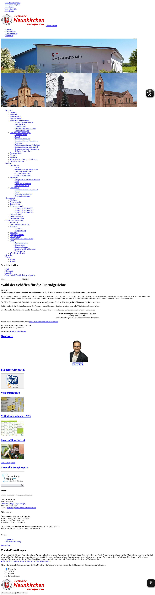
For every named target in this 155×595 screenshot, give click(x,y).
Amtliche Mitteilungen (18, 331)
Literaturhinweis (20, 127)
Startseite (8, 29)
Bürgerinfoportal (16, 214)
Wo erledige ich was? (17, 253)
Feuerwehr (18, 143)
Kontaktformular (11, 34)
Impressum (9, 36)
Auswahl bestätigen (8, 593)
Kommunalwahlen (16, 216)
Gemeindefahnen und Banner (25, 129)
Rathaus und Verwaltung (14, 220)
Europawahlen (20, 245)
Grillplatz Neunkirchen (23, 151)
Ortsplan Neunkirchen (22, 173)
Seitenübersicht (10, 32)
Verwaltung (14, 222)
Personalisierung (14, 576)
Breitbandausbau (16, 118)
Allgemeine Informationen (19, 120)
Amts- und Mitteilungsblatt (19, 224)
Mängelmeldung (20, 231)
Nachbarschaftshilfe (17, 161)
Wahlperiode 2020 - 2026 (24, 210)
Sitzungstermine (15, 202)
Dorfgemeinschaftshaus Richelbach (27, 145)
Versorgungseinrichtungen (24, 122)
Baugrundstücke (16, 153)
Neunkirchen (14, 165)
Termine (13, 261)
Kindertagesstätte (21, 135)
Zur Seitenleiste (11, 9)
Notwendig (12, 569)
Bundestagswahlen (21, 243)
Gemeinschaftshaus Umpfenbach (26, 147)
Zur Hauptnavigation (12, 3)
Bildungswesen (20, 124)
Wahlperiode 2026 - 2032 (24, 208)
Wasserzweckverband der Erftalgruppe (24, 159)
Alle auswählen (22, 593)
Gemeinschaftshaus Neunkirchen (26, 141)
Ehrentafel (13, 155)
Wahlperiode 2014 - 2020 (24, 212)
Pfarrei (17, 167)
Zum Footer (9, 11)
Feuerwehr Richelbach (23, 184)
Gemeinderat (10, 198)
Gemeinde (9, 110)
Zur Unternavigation (12, 5)
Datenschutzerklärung (13, 542)
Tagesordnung (15, 204)
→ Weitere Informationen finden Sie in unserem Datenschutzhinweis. (25, 561)
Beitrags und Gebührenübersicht (21, 239)
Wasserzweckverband (22, 139)
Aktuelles (13, 114)
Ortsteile (8, 163)
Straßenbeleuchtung (22, 131)
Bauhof (17, 137)
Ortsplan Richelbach (22, 186)
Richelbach (14, 178)
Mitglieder (13, 200)
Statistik (11, 571)
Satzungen (13, 233)
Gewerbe (8, 255)
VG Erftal (13, 157)
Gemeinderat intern (17, 218)
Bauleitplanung (15, 237)
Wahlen (12, 241)
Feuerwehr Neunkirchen (23, 171)
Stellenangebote (15, 116)
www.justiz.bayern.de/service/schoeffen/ (43, 322)
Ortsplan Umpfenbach (22, 196)
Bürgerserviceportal (17, 235)
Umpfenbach (14, 188)
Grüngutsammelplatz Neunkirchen (27, 149)
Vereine (8, 257)
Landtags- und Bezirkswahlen (25, 249)
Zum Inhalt (9, 7)
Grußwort (13, 112)
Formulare (13, 227)
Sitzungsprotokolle (16, 206)
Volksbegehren (20, 251)
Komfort (11, 574)
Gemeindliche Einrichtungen (20, 133)
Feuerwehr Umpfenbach (23, 194)
